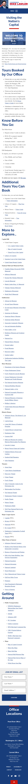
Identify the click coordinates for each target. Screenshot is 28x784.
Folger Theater (9, 477)
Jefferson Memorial (10, 274)
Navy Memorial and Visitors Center (15, 574)
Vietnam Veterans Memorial (13, 288)
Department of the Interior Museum (15, 367)
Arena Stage (8, 467)
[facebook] (8, 776)
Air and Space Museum (11, 304)
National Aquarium (10, 561)
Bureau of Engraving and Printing (14, 552)
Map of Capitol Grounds (15, 249)
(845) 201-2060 (14, 736)
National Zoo (8, 338)
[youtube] (15, 776)
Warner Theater (9, 502)
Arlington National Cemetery (13, 543)
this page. (23, 178)
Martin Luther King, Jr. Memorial (14, 284)
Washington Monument (11, 291)
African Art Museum (11, 301)
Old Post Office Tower (11, 577)
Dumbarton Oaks (10, 433)
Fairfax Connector (13, 623)
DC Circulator (12, 620)
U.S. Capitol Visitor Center (16, 246)
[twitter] (12, 776)
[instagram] (19, 776)
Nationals (7, 524)
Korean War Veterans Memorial (14, 278)
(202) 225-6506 (14, 748)
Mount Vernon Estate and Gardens (15, 448)
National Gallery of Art (11, 389)
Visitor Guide (19, 209)
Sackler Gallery (9, 355)
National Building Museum (13, 386)
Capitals (7, 518)
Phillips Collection (10, 403)
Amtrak (10, 613)
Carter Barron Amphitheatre (13, 470)
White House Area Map (14, 663)
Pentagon (7, 581)
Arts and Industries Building (13, 326)
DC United (8, 528)
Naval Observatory (10, 571)
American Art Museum (11, 313)
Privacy (8, 766)
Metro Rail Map (12, 651)
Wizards (7, 536)
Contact (9, 769)
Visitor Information (12, 200)
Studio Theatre (9, 499)
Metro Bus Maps (12, 648)
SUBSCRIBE (14, 697)
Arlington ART (12, 617)
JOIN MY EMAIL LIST (14, 672)
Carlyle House (9, 421)
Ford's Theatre (9, 480)
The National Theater (11, 492)
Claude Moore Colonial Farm (13, 430)
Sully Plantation (9, 460)
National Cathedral (10, 567)
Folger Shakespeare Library (13, 370)
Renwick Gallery (9, 351)
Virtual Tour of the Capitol (15, 252)
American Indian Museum (12, 319)
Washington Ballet (10, 506)
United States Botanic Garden (13, 262)
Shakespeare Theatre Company (14, 496)
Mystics (7, 521)
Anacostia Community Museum (14, 323)
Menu (14, 11)
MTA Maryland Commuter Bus (17, 627)
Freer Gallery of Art (10, 329)
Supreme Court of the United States (15, 259)
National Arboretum (10, 564)
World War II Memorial (11, 294)
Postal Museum (9, 348)
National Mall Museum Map (16, 654)
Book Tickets (8, 226)
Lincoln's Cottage (10, 445)
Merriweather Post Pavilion (12, 489)
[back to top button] (14, 782)
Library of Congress (10, 255)
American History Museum (12, 316)
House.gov (18, 769)
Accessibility (18, 766)
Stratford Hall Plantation (12, 457)
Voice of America (10, 589)
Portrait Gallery (9, 345)
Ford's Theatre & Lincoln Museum (15, 374)
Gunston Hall (9, 436)
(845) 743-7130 (14, 761)
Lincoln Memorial (10, 281)
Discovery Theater (10, 474)
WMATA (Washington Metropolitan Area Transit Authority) (15, 608)
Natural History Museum (12, 342)
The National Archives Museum (14, 382)
